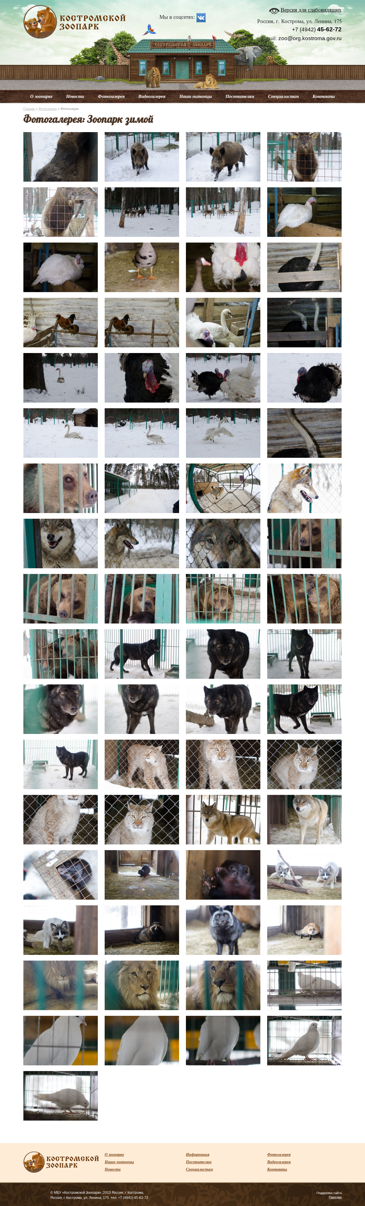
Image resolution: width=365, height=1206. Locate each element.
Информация (197, 1154)
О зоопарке (41, 96)
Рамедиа (335, 1197)
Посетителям (240, 96)
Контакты (324, 96)
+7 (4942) (317, 29)
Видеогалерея (151, 96)
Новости (75, 96)
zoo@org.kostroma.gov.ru (310, 38)
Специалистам (283, 96)
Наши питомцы (195, 96)
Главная (29, 108)
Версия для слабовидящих (311, 9)
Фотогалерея (111, 96)
